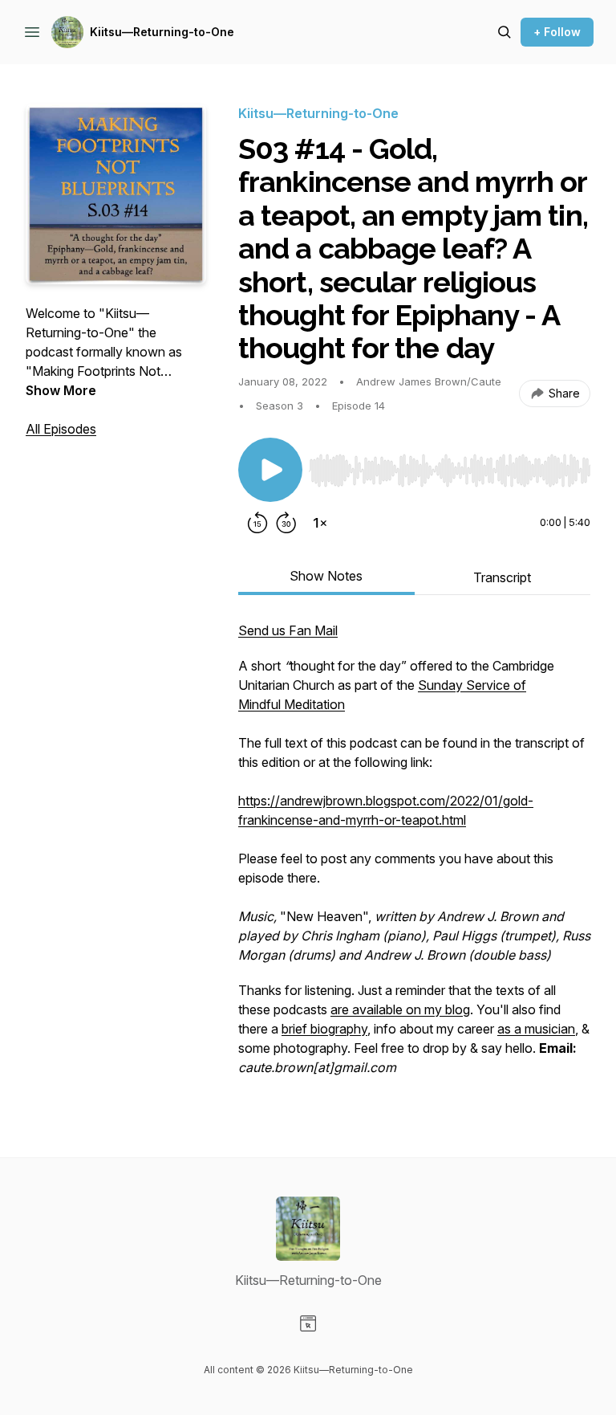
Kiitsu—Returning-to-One (162, 32)
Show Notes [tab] (326, 576)
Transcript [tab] (502, 577)
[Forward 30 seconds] (286, 523)
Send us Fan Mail (288, 630)
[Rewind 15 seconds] (257, 523)
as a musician (536, 1029)
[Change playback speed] (320, 523)
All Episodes (61, 429)
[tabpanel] (414, 857)
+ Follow (557, 32)
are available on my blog (400, 1009)
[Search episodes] (504, 32)
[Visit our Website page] (308, 1323)
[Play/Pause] (270, 470)
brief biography (324, 1029)
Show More (61, 390)
